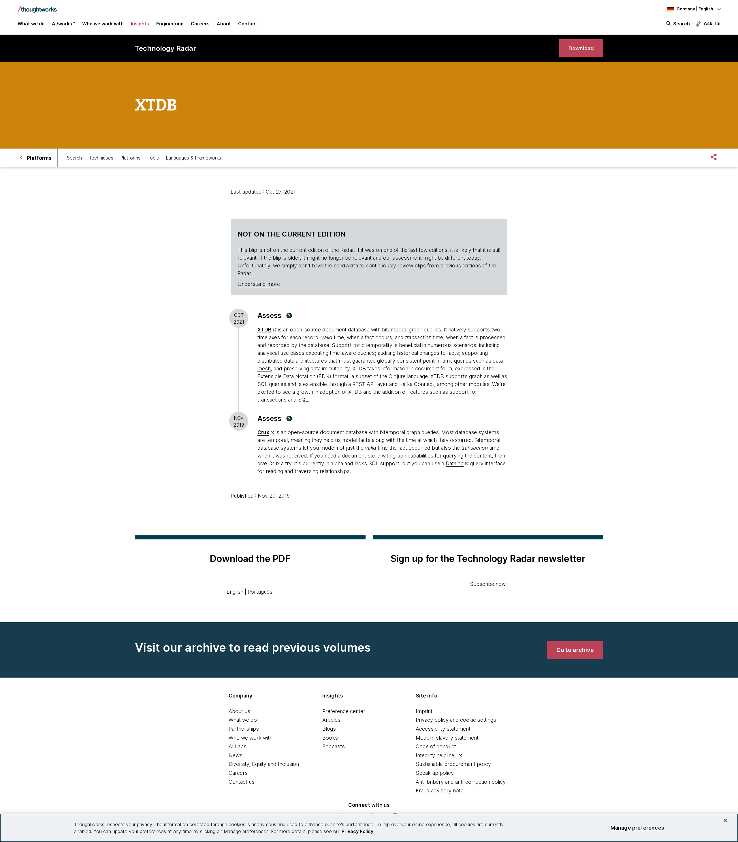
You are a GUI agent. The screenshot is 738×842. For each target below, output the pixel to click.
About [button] (224, 24)
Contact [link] (247, 24)
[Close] (725, 820)
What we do (243, 720)
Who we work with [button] (103, 24)
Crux (263, 432)
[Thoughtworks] (37, 6)
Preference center (343, 711)
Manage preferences (637, 828)
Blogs (329, 729)
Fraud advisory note (440, 790)
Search (681, 24)
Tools (153, 158)
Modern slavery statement (447, 738)
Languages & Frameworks (193, 158)
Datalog (455, 463)
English (235, 592)
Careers (238, 773)
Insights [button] (140, 24)
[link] (581, 48)
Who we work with (250, 738)
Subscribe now (488, 584)
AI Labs (237, 746)
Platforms (130, 158)
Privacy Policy (357, 831)
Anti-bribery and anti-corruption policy (461, 782)
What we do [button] (31, 24)
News (235, 755)
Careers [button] (200, 24)
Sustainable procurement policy (453, 764)
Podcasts (333, 746)
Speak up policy (435, 773)
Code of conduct (436, 746)
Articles (331, 720)
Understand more (259, 284)
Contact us (242, 782)
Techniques (101, 158)
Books (330, 738)
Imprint (424, 711)
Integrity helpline (435, 755)
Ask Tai (712, 23)
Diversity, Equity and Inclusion (264, 764)
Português (260, 592)
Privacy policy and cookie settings (456, 720)
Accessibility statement (443, 729)
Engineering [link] (170, 24)
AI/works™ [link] (63, 24)
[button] (289, 315)
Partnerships (244, 729)
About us (239, 711)
